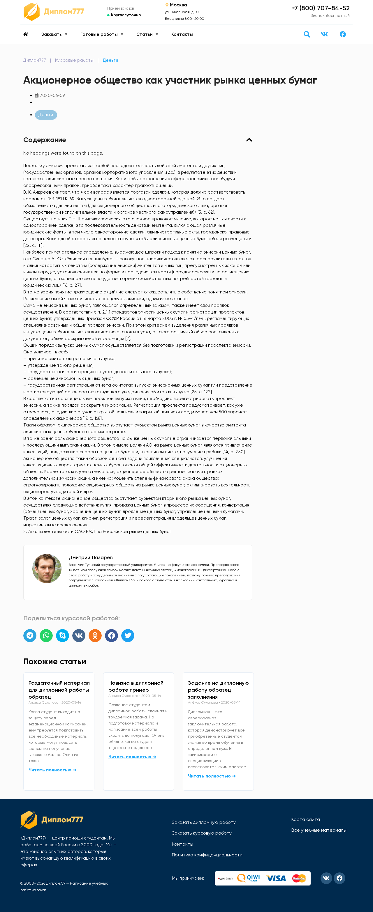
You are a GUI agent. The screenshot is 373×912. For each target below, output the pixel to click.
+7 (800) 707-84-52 (320, 8)
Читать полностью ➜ (52, 770)
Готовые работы (99, 34)
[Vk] (324, 34)
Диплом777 (34, 60)
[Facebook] (343, 34)
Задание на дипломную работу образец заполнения (218, 690)
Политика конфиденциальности (207, 855)
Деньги (110, 60)
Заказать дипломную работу (204, 822)
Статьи (144, 34)
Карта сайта (305, 819)
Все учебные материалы (318, 830)
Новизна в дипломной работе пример (135, 686)
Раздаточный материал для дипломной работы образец (59, 690)
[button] (307, 34)
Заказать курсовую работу (202, 833)
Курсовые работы (74, 60)
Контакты (182, 34)
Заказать (51, 34)
